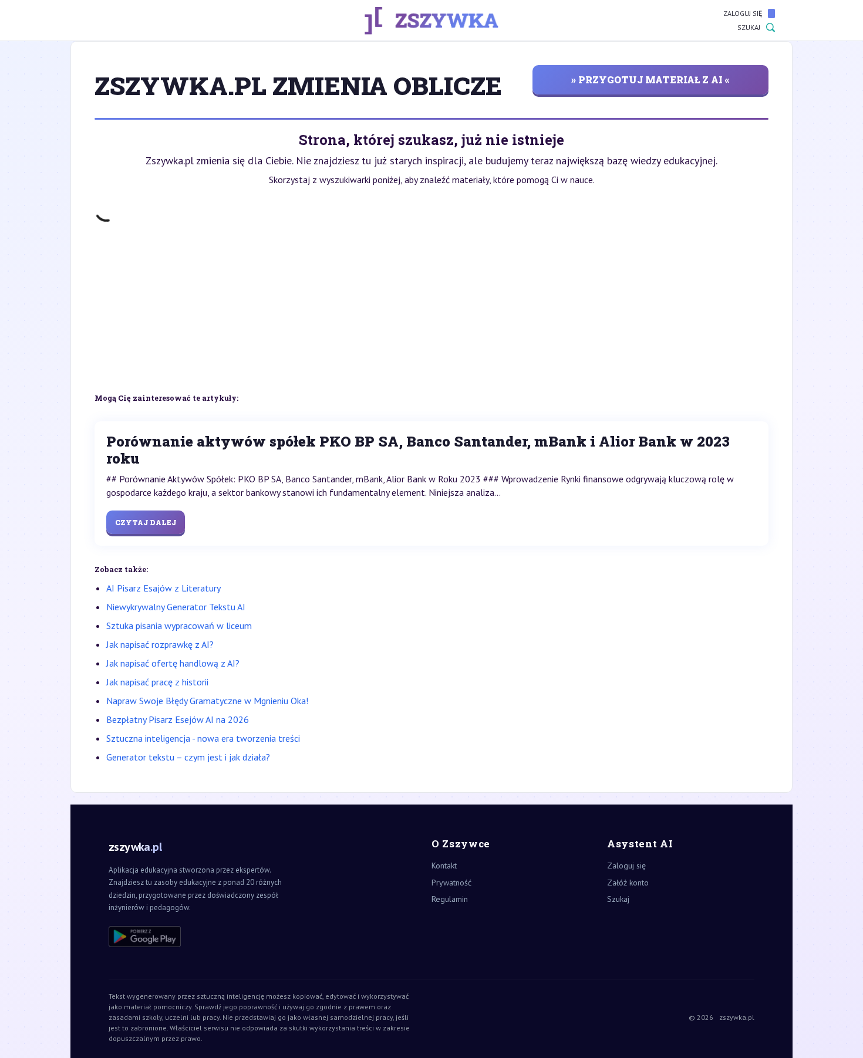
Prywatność (451, 882)
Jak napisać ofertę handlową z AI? (173, 663)
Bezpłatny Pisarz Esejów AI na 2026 (177, 719)
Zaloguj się (742, 13)
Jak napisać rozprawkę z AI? (160, 644)
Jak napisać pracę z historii (157, 682)
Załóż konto (628, 882)
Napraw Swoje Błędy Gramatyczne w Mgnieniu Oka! (207, 701)
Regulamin (450, 899)
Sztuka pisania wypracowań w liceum (179, 625)
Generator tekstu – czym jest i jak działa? (188, 757)
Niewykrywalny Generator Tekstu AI (175, 607)
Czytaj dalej (145, 522)
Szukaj (748, 27)
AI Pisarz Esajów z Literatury (163, 588)
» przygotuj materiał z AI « (650, 79)
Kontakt (444, 865)
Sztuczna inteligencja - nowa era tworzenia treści (203, 738)
